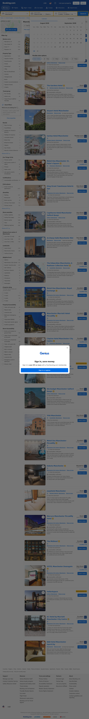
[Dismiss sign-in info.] (67, 347)
